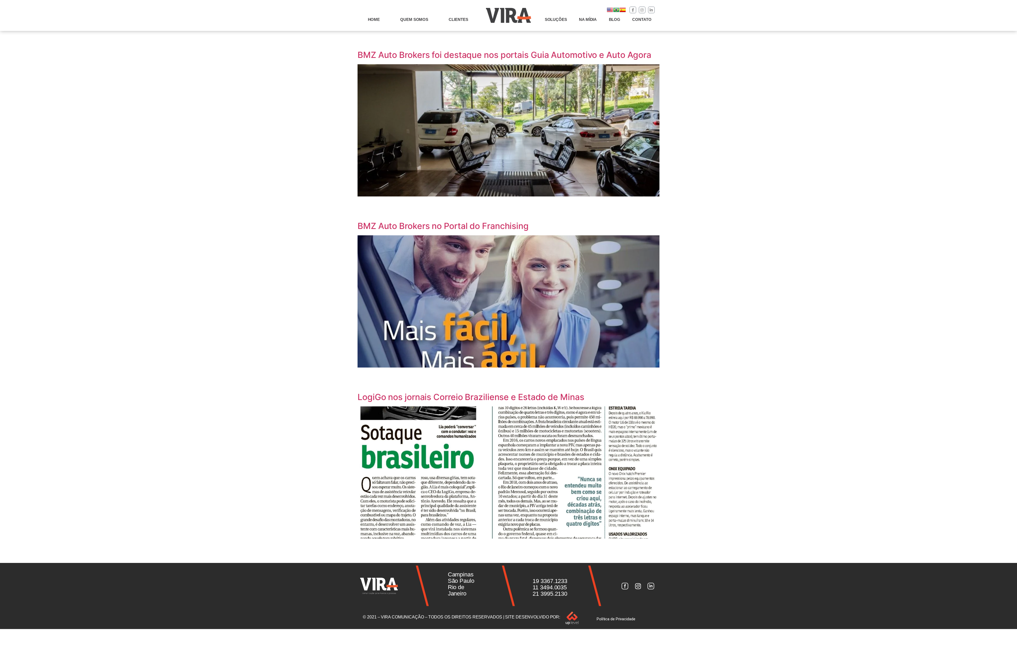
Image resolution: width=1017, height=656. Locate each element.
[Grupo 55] (624, 586)
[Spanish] (622, 11)
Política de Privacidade (616, 619)
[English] (610, 11)
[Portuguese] (616, 11)
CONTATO (641, 19)
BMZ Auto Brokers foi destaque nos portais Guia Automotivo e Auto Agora (504, 55)
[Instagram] (642, 10)
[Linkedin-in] (651, 10)
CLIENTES (458, 19)
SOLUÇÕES (556, 19)
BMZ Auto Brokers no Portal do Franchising (443, 226)
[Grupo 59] (651, 586)
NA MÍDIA (588, 19)
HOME (374, 19)
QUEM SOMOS (414, 19)
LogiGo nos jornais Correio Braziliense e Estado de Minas (471, 397)
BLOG (615, 19)
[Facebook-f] (633, 10)
